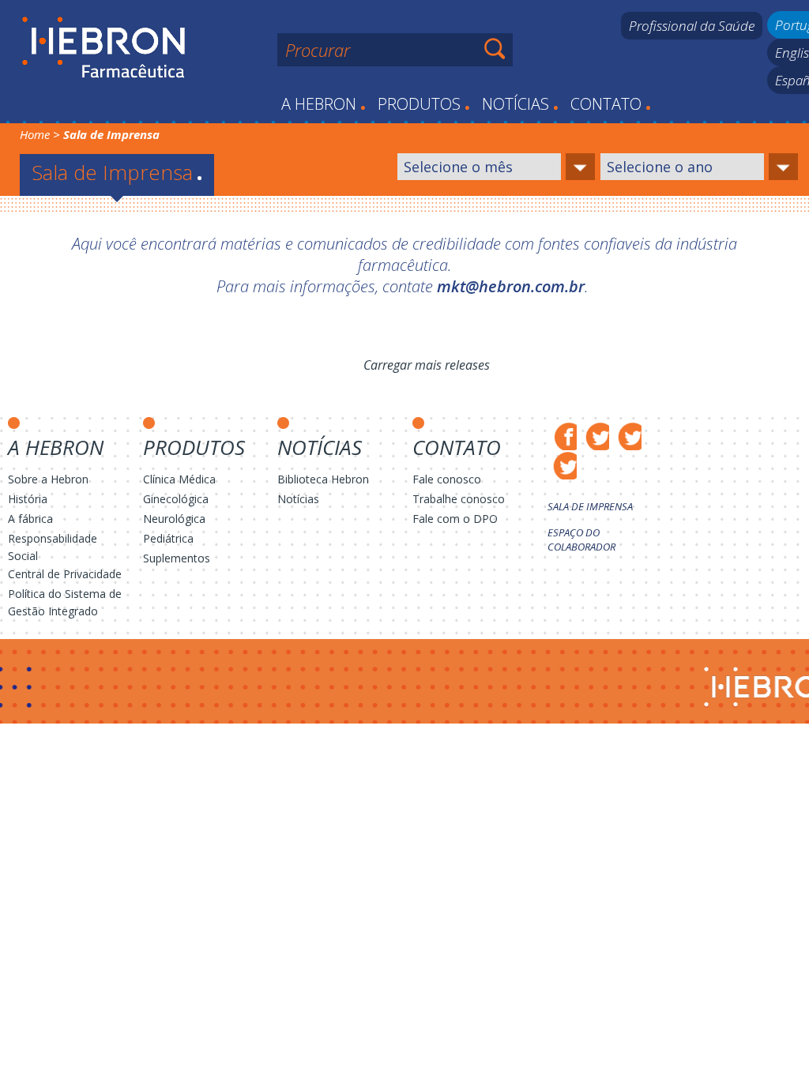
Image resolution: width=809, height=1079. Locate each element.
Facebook (562, 435)
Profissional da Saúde (691, 26)
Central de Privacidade (65, 573)
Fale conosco (446, 479)
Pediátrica (168, 538)
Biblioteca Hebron (323, 479)
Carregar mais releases (426, 365)
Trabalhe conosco (458, 498)
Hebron (104, 48)
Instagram (627, 435)
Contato (610, 104)
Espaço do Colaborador (581, 539)
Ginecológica (176, 498)
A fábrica (30, 518)
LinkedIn (562, 464)
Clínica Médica (179, 479)
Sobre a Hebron (48, 479)
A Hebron (323, 104)
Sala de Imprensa (590, 506)
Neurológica (174, 518)
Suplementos (176, 558)
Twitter (594, 435)
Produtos (424, 104)
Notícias (520, 104)
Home (35, 134)
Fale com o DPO (455, 518)
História (27, 498)
